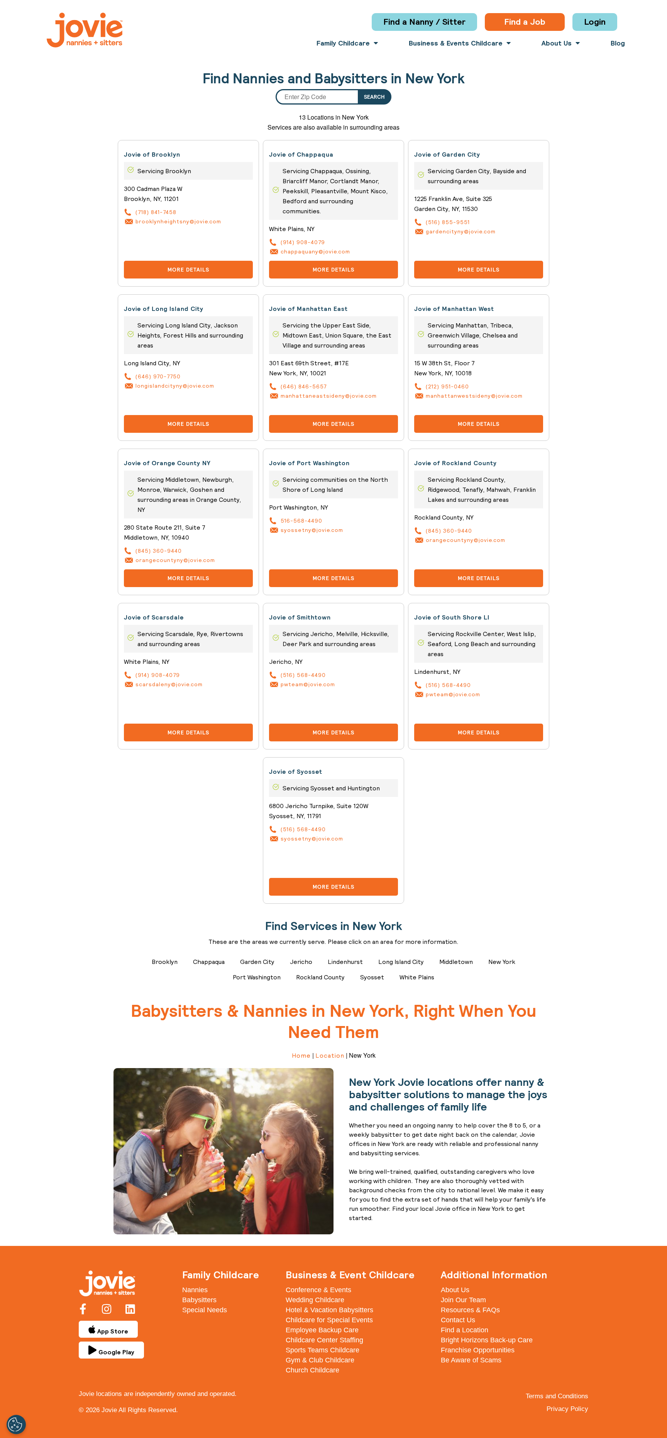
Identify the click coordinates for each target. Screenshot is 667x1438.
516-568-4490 (301, 521)
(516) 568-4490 (303, 675)
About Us (557, 43)
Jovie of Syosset (295, 772)
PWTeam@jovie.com (308, 684)
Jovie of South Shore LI (451, 617)
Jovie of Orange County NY (167, 463)
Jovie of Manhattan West (454, 309)
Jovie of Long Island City (163, 309)
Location (329, 1055)
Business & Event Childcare (350, 1274)
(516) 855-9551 (448, 222)
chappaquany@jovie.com (315, 251)
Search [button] (374, 96)
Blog (618, 43)
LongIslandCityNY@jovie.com (174, 386)
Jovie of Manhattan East (308, 309)
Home (301, 1055)
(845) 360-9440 (158, 551)
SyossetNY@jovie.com (312, 838)
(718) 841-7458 (155, 212)
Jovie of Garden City (447, 154)
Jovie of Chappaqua (301, 154)
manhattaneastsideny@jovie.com (329, 396)
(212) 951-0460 (447, 386)
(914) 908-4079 (303, 242)
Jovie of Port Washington (309, 463)
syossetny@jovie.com (312, 530)
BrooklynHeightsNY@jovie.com (178, 221)
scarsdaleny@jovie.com (169, 684)
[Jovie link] (84, 30)
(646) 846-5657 (304, 386)
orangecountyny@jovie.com (175, 560)
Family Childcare (343, 43)
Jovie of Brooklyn (152, 154)
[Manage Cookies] (16, 1424)
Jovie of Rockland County (455, 463)
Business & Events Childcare (456, 43)
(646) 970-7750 (158, 376)
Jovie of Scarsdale (154, 617)
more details (188, 269)
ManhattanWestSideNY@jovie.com (474, 396)
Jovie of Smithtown (300, 617)
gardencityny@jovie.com (461, 231)
